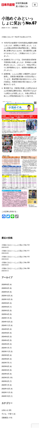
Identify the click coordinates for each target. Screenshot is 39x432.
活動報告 (15, 28)
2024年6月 (5, 336)
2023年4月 (5, 374)
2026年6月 (5, 288)
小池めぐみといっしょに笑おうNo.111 (15, 250)
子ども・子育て (7, 414)
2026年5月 (5, 292)
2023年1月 (5, 385)
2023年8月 (5, 359)
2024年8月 (5, 333)
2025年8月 (5, 303)
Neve (10, 430)
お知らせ (5, 410)
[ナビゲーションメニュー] (34, 5)
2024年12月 (6, 321)
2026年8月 (5, 284)
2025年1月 (5, 318)
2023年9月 (5, 355)
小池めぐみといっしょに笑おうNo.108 (15, 268)
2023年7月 (5, 362)
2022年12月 (6, 388)
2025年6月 (5, 307)
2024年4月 (5, 340)
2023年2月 (5, 381)
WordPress (27, 430)
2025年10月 (6, 299)
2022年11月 (6, 392)
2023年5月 (5, 370)
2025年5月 (5, 310)
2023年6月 (5, 366)
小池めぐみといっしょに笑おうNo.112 (15, 245)
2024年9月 (5, 329)
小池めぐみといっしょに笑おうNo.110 (15, 256)
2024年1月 (5, 347)
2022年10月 (6, 396)
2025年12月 (6, 295)
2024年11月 (6, 325)
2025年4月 (5, 314)
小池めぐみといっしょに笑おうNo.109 (15, 262)
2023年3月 (5, 377)
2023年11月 (6, 351)
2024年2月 (5, 344)
